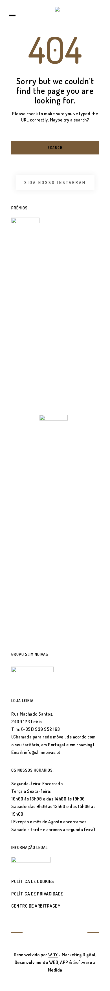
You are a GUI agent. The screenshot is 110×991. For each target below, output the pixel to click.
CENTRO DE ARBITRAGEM (36, 906)
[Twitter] (34, 933)
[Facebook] (48, 933)
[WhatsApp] (75, 933)
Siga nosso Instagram (55, 182)
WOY (53, 954)
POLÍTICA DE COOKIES (32, 881)
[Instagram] (62, 933)
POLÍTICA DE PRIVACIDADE (37, 894)
